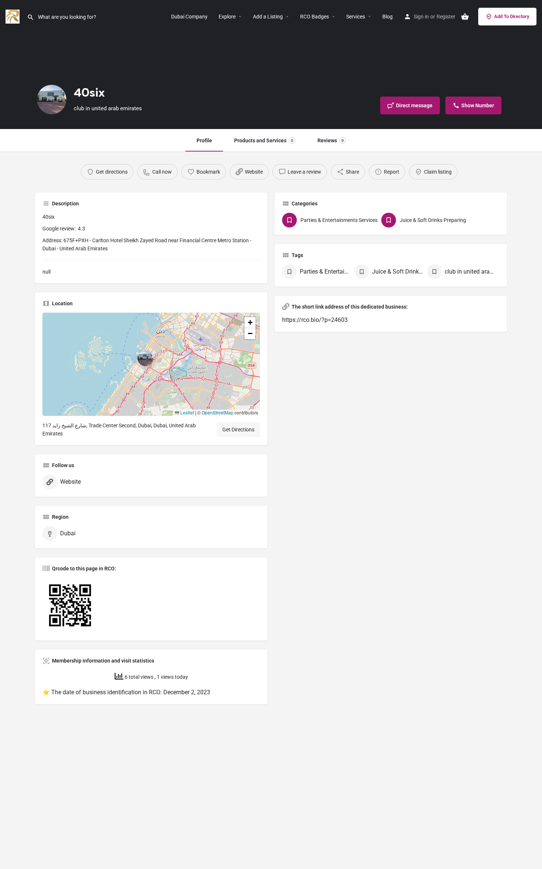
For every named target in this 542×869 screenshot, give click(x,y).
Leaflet (186, 412)
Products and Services (263, 140)
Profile (204, 140)
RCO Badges (314, 17)
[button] (151, 364)
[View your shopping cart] (465, 17)
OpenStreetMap (217, 412)
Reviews (330, 140)
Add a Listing (268, 17)
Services (355, 17)
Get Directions (238, 429)
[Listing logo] (51, 99)
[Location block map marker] (145, 358)
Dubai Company (189, 17)
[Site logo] (13, 16)
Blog (387, 17)
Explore (227, 17)
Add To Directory (511, 16)
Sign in (421, 17)
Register (446, 17)
